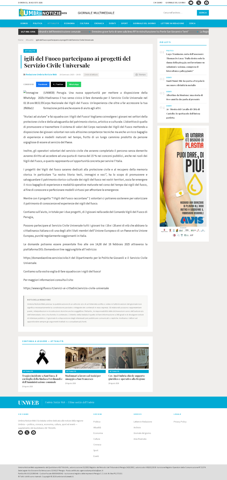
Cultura (84, 23)
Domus (24, 23)
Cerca (203, 13)
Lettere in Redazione (172, 23)
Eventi (112, 23)
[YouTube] (190, 2)
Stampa (142, 74)
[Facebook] (206, 2)
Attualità (53, 23)
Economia (69, 23)
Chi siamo (158, 2)
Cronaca (99, 23)
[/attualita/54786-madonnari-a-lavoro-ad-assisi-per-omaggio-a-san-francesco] (85, 358)
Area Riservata (140, 439)
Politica (37, 23)
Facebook (42, 84)
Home (20, 40)
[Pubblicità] (183, 183)
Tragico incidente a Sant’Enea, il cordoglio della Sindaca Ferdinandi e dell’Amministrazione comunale (42, 379)
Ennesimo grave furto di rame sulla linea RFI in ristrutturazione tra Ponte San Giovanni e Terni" (135, 31)
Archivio (137, 427)
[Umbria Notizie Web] (67, 13)
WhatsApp (74, 84)
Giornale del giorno (176, 2)
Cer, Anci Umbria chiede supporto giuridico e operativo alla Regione (126, 377)
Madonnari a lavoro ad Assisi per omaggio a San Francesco (83, 377)
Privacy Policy (180, 421)
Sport (124, 23)
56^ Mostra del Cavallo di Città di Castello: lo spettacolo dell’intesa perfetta (183, 113)
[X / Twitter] (198, 2)
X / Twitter (58, 84)
